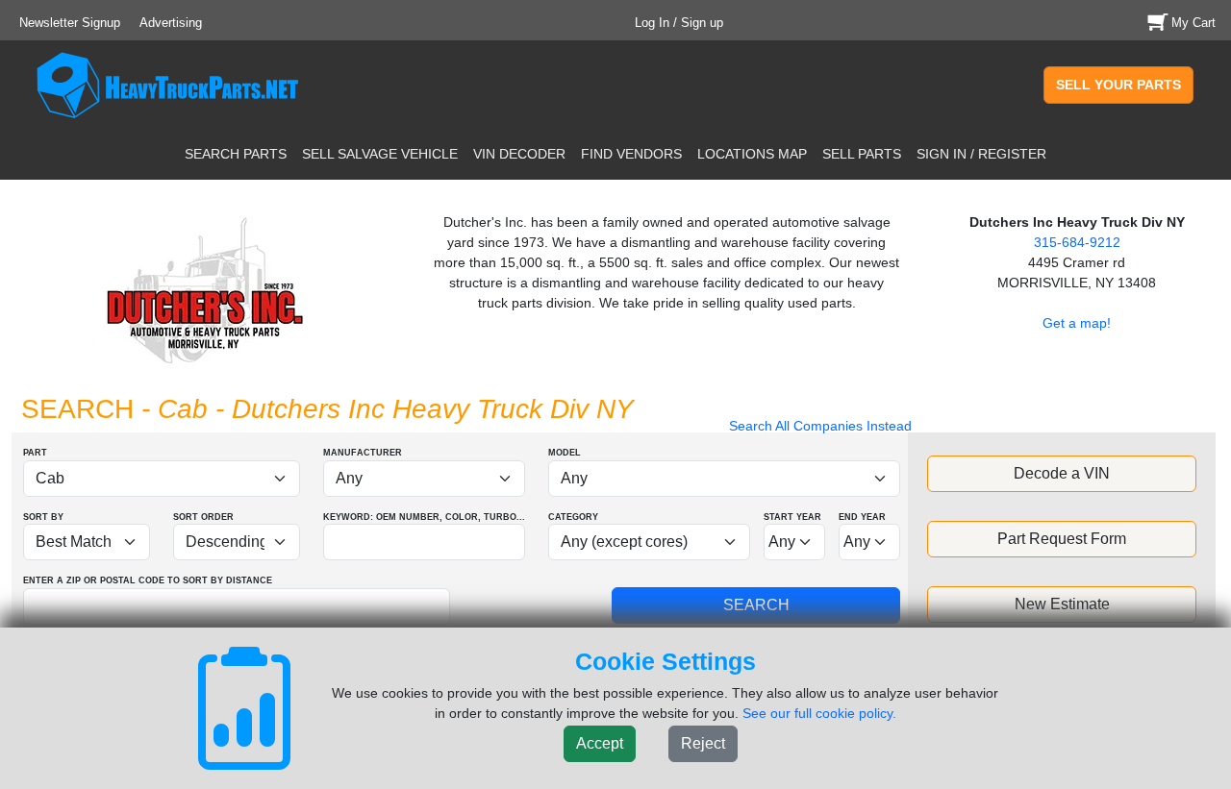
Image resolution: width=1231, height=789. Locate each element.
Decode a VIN (1062, 473)
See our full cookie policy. (819, 713)
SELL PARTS (861, 153)
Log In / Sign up (679, 22)
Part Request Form (1061, 538)
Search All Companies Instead (820, 425)
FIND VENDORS (631, 153)
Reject (703, 743)
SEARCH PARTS (236, 153)
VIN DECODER (519, 153)
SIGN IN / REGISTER (981, 153)
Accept (599, 743)
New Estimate (1062, 604)
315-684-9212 (1077, 242)
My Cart (1193, 22)
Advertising (170, 22)
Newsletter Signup (69, 22)
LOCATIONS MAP (752, 153)
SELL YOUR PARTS (1118, 84)
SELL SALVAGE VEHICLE (380, 153)
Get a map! (1077, 323)
